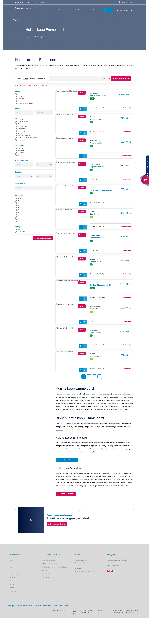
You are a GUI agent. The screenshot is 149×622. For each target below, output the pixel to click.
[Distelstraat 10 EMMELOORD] (71, 266)
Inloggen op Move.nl (126, 2)
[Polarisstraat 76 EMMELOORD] (71, 313)
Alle (19, 79)
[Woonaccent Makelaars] (144, 171)
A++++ (20, 198)
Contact (108, 10)
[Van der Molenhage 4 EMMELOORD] (71, 100)
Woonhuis (20, 148)
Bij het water (21, 231)
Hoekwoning (21, 131)
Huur (32, 79)
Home (54, 10)
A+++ (19, 200)
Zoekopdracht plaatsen (57, 524)
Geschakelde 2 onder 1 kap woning (27, 137)
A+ (18, 205)
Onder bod (21, 98)
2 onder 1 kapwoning (23, 126)
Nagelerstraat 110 (97, 167)
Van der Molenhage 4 (98, 95)
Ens (11, 567)
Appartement (21, 150)
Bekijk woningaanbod (122, 78)
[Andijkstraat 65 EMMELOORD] (71, 147)
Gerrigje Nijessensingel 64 (100, 285)
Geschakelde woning (23, 124)
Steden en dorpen (16, 555)
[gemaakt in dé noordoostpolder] (118, 612)
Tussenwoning (22, 128)
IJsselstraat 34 (95, 356)
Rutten (12, 587)
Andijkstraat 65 (96, 143)
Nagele (12, 584)
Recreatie (41, 79)
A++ (19, 203)
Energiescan (46, 577)
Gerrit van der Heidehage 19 (101, 190)
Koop (25, 79)
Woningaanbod (26, 85)
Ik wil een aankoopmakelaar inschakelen (54, 567)
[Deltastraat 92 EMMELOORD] (71, 337)
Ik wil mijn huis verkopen (49, 563)
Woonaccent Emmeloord (51, 555)
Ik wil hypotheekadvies (49, 574)
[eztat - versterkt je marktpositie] (132, 612)
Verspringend (21, 140)
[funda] (104, 612)
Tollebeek (13, 591)
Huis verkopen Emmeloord (67, 460)
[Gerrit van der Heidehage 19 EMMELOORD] (71, 195)
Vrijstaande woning (23, 121)
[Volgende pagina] (105, 376)
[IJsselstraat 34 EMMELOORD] (71, 361)
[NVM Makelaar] (74, 612)
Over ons (96, 10)
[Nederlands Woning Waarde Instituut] (87, 612)
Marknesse (13, 581)
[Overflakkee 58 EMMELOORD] (71, 219)
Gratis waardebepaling (49, 560)
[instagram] (112, 571)
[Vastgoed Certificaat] (62, 612)
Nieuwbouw (21, 229)
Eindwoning (21, 133)
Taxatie (44, 570)
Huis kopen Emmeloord (66, 493)
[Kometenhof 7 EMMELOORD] (71, 124)
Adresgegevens (112, 555)
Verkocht (20, 101)
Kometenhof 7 (95, 119)
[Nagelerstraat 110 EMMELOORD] (71, 171)
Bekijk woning (127, 108)
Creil (11, 563)
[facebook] (108, 571)
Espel (11, 570)
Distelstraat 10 (95, 261)
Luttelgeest (13, 577)
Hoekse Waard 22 (96, 238)
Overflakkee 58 (95, 214)
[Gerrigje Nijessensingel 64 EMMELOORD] (71, 290)
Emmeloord (44, 85)
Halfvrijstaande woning (24, 135)
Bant (11, 560)
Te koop (20, 96)
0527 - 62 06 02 (80, 563)
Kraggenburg (14, 574)
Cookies (67, 605)
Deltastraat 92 (95, 332)
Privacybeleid (58, 605)
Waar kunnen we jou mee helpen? (68, 10)
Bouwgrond (21, 152)
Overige (20, 155)
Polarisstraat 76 (96, 309)
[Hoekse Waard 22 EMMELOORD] (71, 242)
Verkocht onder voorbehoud (25, 103)
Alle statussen (22, 94)
